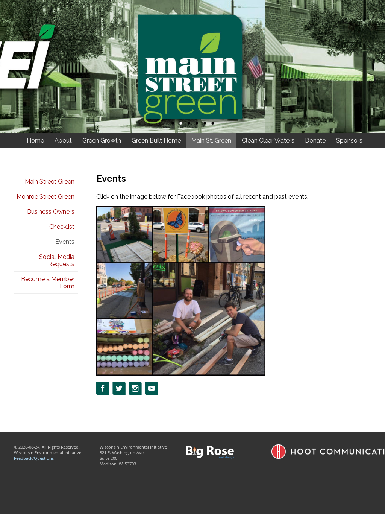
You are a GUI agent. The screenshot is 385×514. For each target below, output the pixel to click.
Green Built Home (156, 140)
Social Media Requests (56, 260)
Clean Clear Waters (268, 140)
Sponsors (349, 140)
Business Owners (50, 211)
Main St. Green (211, 140)
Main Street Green (49, 181)
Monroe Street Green (45, 196)
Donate (315, 140)
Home (35, 140)
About (63, 140)
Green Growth (101, 140)
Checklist (61, 226)
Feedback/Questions (34, 458)
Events (64, 241)
